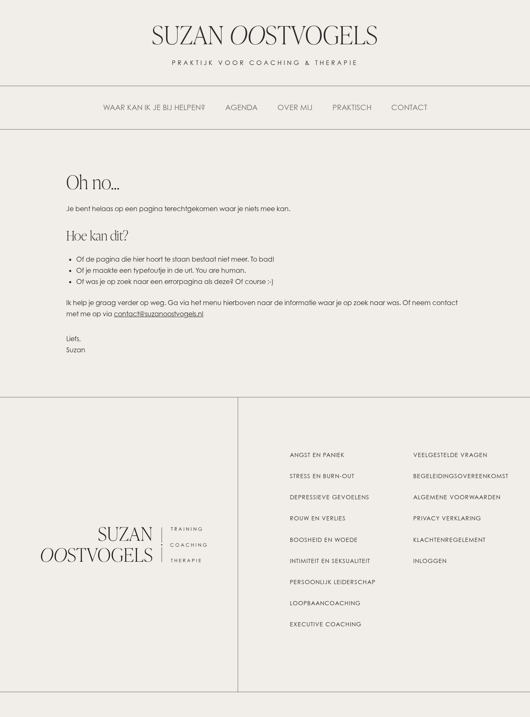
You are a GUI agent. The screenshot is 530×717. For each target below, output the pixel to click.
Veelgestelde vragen (450, 455)
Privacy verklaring (447, 518)
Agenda (241, 107)
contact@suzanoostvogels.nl (158, 314)
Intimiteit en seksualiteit (330, 561)
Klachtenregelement (449, 540)
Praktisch (351, 107)
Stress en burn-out (322, 476)
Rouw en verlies (318, 518)
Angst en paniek (317, 455)
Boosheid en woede (324, 540)
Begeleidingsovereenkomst (460, 476)
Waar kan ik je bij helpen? (154, 107)
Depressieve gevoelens (329, 497)
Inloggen (430, 561)
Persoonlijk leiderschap (333, 582)
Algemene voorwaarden (457, 497)
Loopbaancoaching (325, 603)
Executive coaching (325, 624)
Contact (409, 107)
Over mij (295, 107)
